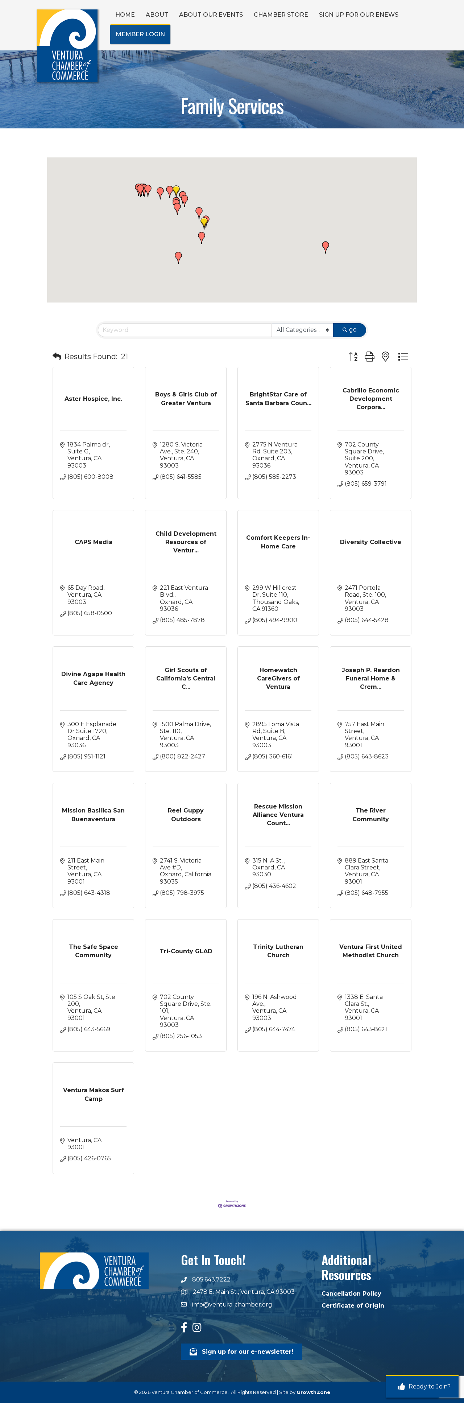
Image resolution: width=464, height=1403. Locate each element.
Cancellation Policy (351, 1293)
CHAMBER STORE (281, 14)
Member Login (140, 34)
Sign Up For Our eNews (358, 14)
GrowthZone (313, 1392)
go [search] (353, 329)
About (157, 14)
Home (125, 14)
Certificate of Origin (353, 1305)
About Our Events (211, 14)
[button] (176, 191)
